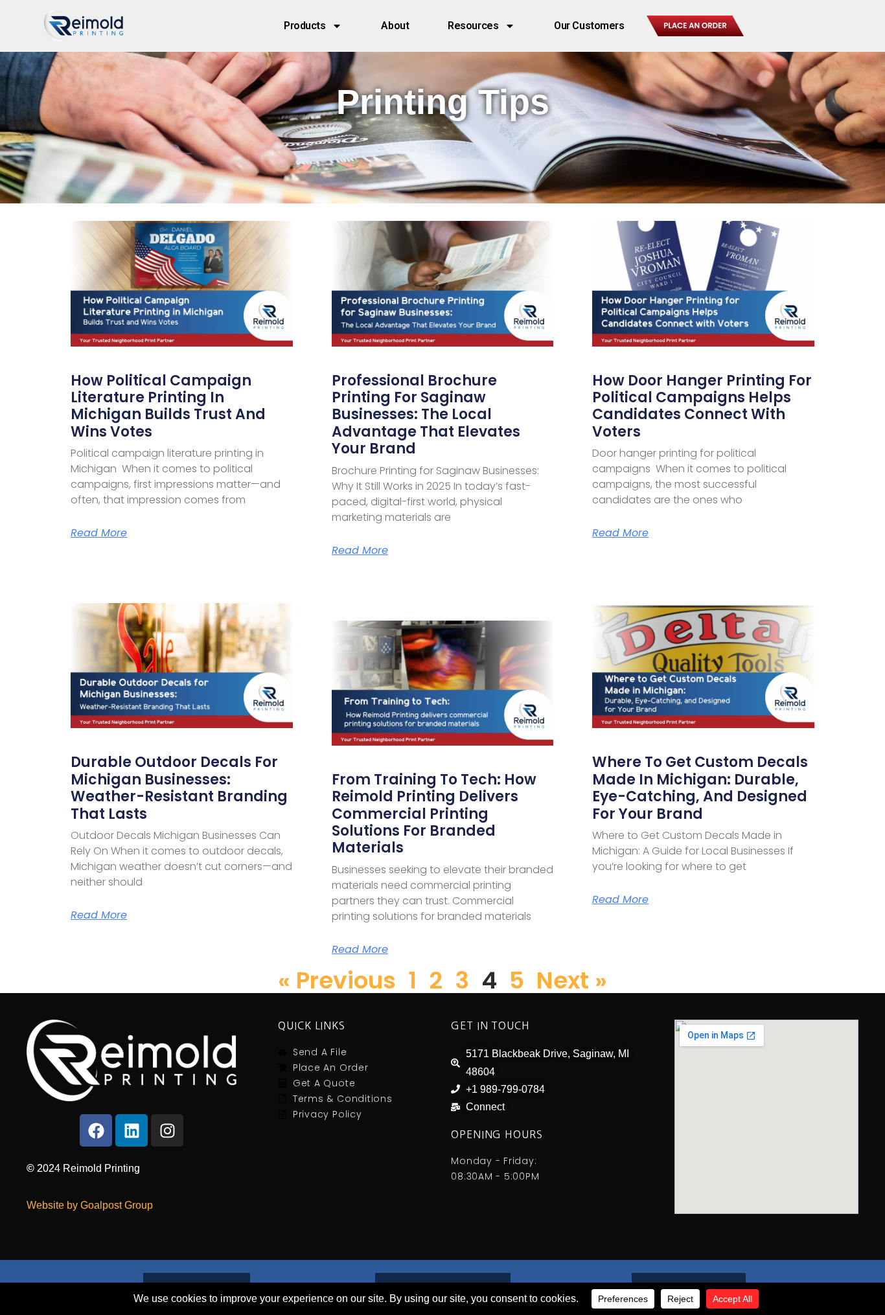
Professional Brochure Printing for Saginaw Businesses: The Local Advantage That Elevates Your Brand (426, 415)
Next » (571, 980)
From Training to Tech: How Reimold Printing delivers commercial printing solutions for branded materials (434, 814)
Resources (473, 25)
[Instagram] (167, 1130)
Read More (99, 533)
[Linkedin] (131, 1130)
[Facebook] (96, 1130)
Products (304, 25)
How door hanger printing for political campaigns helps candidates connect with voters (702, 406)
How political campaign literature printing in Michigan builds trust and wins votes (168, 406)
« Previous (337, 980)
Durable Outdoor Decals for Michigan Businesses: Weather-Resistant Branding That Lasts (179, 787)
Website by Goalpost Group (90, 1205)
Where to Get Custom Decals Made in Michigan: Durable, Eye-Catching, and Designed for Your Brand (700, 787)
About (395, 25)
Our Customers (589, 25)
